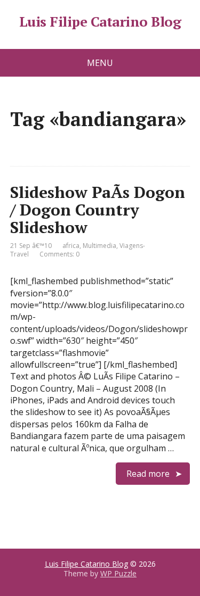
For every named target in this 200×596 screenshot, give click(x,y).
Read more (148, 473)
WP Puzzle (118, 573)
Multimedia (99, 245)
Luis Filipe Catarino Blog (100, 22)
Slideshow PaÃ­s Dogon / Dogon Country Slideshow (97, 209)
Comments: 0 (59, 254)
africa (70, 245)
